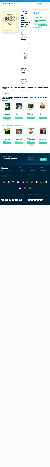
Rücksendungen (31, 171)
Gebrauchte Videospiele (22, 173)
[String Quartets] (7, 106)
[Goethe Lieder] (31, 131)
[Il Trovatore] (43, 131)
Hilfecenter (30, 169)
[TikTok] (4, 176)
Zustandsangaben (31, 174)
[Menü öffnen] (3, 4)
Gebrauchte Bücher (21, 169)
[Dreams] (19, 106)
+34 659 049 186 (47, 203)
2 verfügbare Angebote (31, 119)
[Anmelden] (47, 3)
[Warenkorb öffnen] (44, 4)
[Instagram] (2, 176)
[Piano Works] (31, 106)
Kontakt (30, 173)
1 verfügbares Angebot (7, 119)
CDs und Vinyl (21, 171)
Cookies (41, 171)
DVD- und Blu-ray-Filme (22, 170)
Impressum (41, 169)
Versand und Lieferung (32, 170)
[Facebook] (8, 176)
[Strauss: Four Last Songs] (7, 131)
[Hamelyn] (9, 4)
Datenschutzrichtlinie (43, 170)
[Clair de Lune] (43, 106)
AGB (40, 173)
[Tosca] (19, 131)
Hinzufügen (35, 24)
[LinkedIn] (6, 176)
